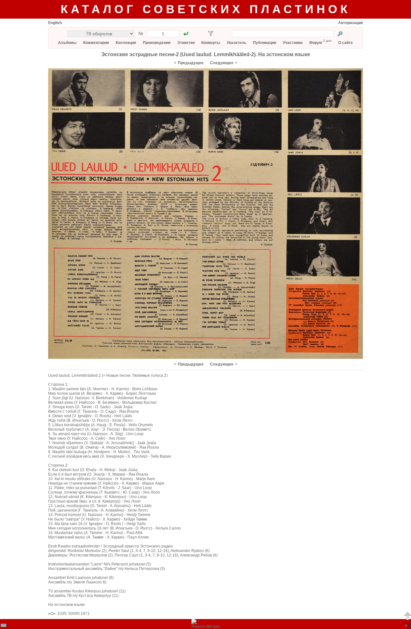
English (55, 23)
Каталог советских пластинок (206, 9)
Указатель (236, 42)
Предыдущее (191, 63)
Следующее (221, 63)
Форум (315, 42)
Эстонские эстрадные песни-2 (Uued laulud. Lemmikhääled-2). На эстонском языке (205, 54)
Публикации (264, 42)
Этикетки (186, 42)
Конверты (210, 42)
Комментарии (96, 42)
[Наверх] (407, 616)
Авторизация (350, 23)
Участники (292, 42)
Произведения (157, 42)
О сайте (345, 42)
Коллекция (126, 42)
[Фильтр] (210, 33)
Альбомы (67, 42)
